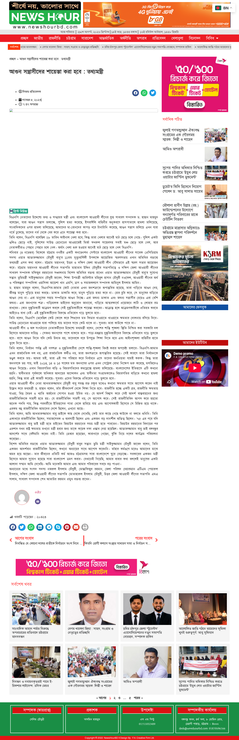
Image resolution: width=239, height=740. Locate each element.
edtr (38, 492)
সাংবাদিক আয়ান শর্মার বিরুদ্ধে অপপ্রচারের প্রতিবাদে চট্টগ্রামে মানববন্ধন (30, 632)
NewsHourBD (111, 737)
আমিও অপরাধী (173, 149)
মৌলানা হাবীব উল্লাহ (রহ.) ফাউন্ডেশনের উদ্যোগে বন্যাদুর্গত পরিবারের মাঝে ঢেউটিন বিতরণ (181, 212)
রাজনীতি (54, 38)
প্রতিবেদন (159, 38)
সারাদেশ (87, 38)
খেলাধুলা (177, 38)
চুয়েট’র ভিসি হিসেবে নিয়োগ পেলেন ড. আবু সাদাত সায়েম (183, 189)
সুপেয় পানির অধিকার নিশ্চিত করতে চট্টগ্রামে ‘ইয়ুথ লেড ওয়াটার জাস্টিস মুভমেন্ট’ (182, 172)
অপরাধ (142, 38)
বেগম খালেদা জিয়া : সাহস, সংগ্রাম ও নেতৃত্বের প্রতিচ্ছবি (52, 47)
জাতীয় (38, 38)
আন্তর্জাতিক (106, 38)
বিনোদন (194, 38)
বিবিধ (210, 38)
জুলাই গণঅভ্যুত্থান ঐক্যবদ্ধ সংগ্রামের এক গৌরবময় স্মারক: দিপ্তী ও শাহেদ (181, 135)
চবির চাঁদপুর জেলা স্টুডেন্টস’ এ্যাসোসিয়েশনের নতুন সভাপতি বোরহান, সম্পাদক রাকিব (129, 47)
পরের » (138, 698)
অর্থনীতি (125, 38)
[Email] (38, 501)
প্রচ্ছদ (24, 38)
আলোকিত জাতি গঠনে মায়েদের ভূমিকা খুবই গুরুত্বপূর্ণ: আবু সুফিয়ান (202, 630)
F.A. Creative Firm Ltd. (143, 737)
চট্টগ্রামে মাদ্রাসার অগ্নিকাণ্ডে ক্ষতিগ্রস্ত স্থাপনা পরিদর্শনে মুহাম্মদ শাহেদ (181, 232)
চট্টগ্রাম (71, 38)
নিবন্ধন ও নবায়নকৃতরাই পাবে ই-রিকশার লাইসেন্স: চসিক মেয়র (32, 683)
